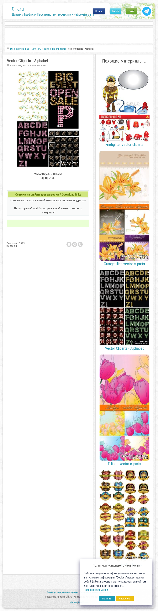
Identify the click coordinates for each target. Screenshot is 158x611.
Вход (131, 11)
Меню (115, 11)
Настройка (124, 598)
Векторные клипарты (34, 65)
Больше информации (96, 590)
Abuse (73, 602)
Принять (106, 598)
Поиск (99, 11)
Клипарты (15, 65)
